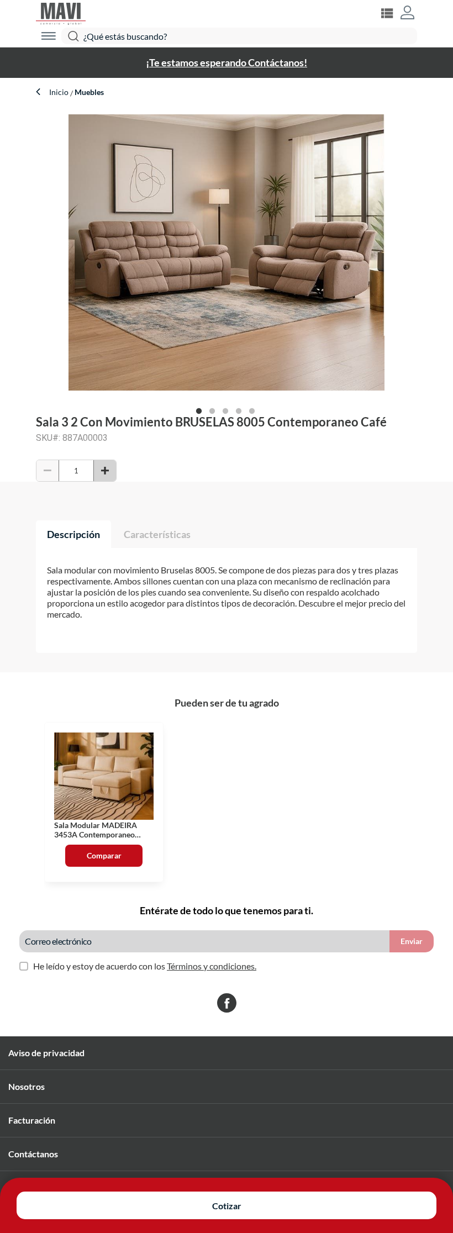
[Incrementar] (105, 471)
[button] (407, 13)
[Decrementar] (47, 471)
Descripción (73, 534)
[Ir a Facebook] (226, 1003)
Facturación (31, 1120)
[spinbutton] (76, 471)
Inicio (59, 92)
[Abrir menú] (48, 36)
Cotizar (226, 1205)
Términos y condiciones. (211, 966)
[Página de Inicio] (61, 12)
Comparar (104, 855)
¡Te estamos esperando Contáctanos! (226, 62)
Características (157, 534)
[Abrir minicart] (387, 13)
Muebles (88, 92)
